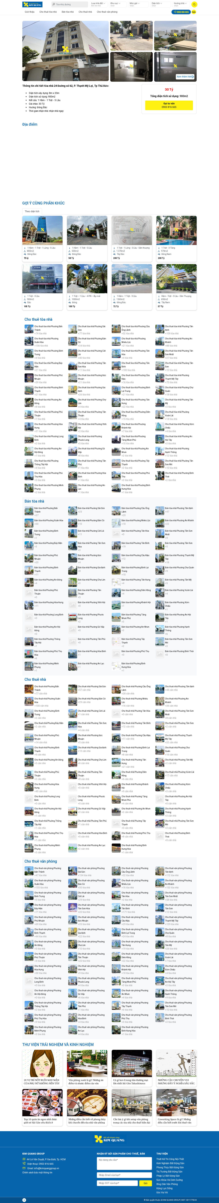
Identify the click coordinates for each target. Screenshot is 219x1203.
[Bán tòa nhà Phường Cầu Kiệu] (116, 557)
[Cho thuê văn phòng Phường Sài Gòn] (72, 870)
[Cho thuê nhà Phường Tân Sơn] (159, 725)
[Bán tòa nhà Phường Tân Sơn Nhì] (159, 641)
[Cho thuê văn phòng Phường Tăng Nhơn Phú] (116, 980)
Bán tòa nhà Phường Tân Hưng (136, 580)
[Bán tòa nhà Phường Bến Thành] (29, 510)
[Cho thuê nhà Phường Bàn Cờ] (72, 701)
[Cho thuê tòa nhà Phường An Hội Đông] (29, 451)
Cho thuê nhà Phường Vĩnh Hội (92, 784)
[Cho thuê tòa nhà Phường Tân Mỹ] (159, 402)
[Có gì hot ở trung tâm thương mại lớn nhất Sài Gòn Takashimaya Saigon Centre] (132, 1063)
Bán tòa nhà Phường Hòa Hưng (48, 602)
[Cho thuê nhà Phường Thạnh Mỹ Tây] (159, 737)
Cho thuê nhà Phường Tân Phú (92, 821)
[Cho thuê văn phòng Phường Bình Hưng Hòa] (116, 1029)
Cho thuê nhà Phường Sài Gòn (92, 686)
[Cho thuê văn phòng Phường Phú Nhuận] (29, 919)
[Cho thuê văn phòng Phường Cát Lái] (72, 895)
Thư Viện (162, 1153)
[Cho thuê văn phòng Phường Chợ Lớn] (72, 944)
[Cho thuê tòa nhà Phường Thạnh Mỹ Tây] (159, 377)
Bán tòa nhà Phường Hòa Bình (92, 651)
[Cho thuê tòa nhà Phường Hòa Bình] (72, 475)
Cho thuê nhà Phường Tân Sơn (179, 723)
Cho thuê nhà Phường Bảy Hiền (48, 723)
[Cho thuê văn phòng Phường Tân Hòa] (116, 895)
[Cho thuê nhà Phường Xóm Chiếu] (159, 786)
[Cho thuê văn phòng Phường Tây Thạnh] (116, 1005)
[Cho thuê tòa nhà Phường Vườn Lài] (159, 414)
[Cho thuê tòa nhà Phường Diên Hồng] (116, 414)
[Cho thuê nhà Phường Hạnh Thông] (159, 811)
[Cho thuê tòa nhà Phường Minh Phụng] (29, 487)
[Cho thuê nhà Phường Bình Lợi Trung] (116, 750)
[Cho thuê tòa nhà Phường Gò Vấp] (72, 451)
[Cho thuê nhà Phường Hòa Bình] (72, 835)
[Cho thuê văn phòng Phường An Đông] (29, 944)
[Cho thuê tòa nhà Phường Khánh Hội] (116, 426)
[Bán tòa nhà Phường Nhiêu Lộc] (116, 522)
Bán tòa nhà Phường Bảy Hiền (48, 543)
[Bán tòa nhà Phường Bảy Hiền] (29, 545)
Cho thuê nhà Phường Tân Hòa (136, 711)
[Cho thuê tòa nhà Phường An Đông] (29, 402)
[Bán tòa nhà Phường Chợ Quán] (159, 570)
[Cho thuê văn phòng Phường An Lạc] (72, 1029)
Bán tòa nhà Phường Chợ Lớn (91, 580)
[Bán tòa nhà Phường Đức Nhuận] (72, 557)
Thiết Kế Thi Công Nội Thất (170, 1159)
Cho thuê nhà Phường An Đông (48, 760)
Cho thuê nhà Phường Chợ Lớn (92, 760)
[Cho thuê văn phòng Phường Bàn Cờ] (72, 883)
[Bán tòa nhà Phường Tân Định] (159, 510)
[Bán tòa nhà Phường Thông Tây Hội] (29, 641)
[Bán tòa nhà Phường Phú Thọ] (116, 653)
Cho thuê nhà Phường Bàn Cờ (91, 698)
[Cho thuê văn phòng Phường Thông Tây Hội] (29, 1005)
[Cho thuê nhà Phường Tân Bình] (116, 725)
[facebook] (24, 1200)
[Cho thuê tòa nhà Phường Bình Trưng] (29, 353)
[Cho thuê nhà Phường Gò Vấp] (72, 811)
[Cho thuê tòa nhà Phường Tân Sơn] (159, 365)
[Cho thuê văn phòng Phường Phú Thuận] (29, 956)
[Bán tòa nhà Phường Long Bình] (29, 617)
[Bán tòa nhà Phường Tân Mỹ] (159, 582)
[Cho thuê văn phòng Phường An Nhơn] (116, 993)
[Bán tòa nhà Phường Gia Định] (72, 570)
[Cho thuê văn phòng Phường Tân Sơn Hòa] (72, 907)
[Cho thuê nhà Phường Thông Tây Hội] (29, 823)
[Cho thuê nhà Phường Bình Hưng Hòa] (116, 847)
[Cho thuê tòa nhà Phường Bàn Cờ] (72, 341)
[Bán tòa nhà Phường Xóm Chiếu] (159, 604)
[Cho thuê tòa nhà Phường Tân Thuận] (72, 414)
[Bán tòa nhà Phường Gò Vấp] (72, 629)
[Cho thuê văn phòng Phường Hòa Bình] (72, 1017)
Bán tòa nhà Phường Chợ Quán (179, 567)
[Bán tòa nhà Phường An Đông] (29, 582)
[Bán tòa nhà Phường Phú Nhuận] (29, 557)
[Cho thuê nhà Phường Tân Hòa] (116, 713)
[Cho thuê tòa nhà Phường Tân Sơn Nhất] (159, 353)
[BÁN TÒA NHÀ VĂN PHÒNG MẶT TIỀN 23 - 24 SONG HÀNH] (42, 278)
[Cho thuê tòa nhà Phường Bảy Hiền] (29, 365)
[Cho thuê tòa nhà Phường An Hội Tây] (159, 438)
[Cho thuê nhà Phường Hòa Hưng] (29, 786)
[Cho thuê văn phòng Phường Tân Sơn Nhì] (159, 1005)
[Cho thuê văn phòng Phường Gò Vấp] (72, 993)
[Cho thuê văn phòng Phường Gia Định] (72, 931)
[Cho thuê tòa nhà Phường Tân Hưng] (116, 402)
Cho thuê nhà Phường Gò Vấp (91, 808)
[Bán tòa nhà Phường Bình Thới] (159, 653)
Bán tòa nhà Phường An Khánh (179, 520)
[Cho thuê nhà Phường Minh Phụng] (29, 847)
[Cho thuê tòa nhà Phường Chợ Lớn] (72, 402)
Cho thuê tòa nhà (48, 11)
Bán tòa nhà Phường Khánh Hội (136, 602)
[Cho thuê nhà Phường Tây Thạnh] (116, 823)
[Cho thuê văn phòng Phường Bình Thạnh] (29, 931)
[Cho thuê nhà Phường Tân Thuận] (72, 774)
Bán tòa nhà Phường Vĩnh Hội (91, 602)
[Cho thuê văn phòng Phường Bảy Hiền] (29, 907)
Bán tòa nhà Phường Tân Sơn (178, 543)
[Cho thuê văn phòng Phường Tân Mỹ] (159, 944)
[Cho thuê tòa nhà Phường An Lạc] (72, 487)
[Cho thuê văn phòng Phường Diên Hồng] (116, 956)
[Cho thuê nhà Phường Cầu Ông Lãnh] (116, 688)
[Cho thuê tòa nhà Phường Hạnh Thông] (159, 451)
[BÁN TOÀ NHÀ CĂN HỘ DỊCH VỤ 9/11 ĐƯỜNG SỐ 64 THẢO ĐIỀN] (176, 278)
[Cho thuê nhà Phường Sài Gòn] (72, 688)
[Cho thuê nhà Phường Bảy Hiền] (29, 725)
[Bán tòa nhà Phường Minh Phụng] (29, 666)
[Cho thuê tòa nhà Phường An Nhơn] (116, 451)
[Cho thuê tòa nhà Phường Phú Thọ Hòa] (29, 475)
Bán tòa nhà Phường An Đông (48, 580)
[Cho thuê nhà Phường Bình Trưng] (29, 713)
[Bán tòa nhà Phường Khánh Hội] (116, 604)
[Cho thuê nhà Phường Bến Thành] (29, 688)
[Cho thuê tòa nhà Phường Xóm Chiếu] (159, 426)
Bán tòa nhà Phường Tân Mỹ (178, 580)
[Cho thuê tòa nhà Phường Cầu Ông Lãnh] (116, 328)
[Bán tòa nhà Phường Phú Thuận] (29, 592)
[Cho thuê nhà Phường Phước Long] (72, 798)
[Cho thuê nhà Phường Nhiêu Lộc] (116, 701)
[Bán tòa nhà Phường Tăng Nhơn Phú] (116, 617)
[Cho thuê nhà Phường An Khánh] (159, 701)
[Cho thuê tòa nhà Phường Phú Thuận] (29, 414)
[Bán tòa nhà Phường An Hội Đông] (29, 629)
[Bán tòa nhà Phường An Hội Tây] (159, 617)
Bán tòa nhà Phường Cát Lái (91, 531)
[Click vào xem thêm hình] (65, 50)
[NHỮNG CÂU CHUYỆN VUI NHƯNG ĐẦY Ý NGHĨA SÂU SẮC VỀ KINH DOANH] (176, 1063)
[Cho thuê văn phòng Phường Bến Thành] (29, 870)
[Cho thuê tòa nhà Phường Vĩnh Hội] (72, 426)
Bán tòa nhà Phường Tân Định (179, 508)
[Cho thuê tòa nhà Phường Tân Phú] (72, 463)
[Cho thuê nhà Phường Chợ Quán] (159, 750)
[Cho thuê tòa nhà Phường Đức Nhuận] (72, 377)
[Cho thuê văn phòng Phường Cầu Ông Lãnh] (116, 870)
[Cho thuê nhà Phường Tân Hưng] (116, 762)
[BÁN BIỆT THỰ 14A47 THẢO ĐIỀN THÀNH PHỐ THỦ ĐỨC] (176, 230)
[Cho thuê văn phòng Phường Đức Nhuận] (72, 919)
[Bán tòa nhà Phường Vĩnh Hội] (72, 604)
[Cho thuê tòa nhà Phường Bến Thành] (29, 328)
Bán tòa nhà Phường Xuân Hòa (48, 520)
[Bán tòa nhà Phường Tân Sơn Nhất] (159, 533)
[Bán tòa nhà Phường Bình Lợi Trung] (116, 570)
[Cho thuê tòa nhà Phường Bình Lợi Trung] (116, 390)
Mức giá (134, 3)
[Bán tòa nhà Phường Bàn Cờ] (72, 522)
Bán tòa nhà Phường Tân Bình (135, 543)
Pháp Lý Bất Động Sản (168, 1175)
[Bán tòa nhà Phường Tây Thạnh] (116, 641)
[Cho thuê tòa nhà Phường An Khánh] (159, 341)
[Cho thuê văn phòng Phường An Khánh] (159, 883)
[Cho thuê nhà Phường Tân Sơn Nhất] (159, 713)
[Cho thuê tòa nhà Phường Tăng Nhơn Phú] (116, 438)
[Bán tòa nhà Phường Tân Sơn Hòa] (72, 545)
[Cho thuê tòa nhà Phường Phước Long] (72, 438)
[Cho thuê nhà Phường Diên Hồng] (116, 774)
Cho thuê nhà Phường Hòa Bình (92, 833)
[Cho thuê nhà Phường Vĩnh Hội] (72, 786)
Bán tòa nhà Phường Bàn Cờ (91, 520)
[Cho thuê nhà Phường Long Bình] (29, 798)
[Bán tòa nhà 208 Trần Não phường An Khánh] (87, 230)
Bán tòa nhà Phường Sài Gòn (91, 508)
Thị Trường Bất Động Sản (169, 1171)
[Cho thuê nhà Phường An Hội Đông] (29, 811)
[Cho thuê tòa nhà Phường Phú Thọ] (116, 475)
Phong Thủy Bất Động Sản (170, 1167)
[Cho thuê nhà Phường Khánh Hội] (116, 786)
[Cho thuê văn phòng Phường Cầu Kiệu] (116, 919)
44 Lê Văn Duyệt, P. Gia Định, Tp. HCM (46, 1159)
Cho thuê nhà (85, 11)
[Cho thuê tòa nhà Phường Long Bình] (29, 438)
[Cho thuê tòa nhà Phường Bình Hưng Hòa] (116, 487)
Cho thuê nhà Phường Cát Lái (91, 711)
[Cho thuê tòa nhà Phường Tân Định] (159, 328)
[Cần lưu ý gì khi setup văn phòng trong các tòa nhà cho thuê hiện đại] (132, 1102)
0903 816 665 (46, 1163)
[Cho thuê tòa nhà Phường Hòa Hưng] (29, 426)
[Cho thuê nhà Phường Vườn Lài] (159, 774)
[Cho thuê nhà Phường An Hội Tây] (159, 798)
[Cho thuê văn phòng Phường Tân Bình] (116, 907)
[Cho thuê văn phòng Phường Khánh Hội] (116, 968)
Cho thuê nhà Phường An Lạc (91, 845)
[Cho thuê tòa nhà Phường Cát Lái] (72, 353)
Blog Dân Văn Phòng (167, 1184)
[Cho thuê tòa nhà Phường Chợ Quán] (159, 390)
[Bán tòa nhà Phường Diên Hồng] (116, 592)
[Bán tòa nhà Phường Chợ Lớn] (72, 582)
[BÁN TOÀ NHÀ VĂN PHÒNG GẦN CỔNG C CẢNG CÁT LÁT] (132, 278)
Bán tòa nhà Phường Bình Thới (179, 651)
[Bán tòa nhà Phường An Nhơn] (116, 629)
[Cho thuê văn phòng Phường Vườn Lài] (159, 956)
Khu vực (114, 3)
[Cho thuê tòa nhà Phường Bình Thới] (159, 475)
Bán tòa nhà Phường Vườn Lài (179, 590)
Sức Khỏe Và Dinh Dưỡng (169, 1180)
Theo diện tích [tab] (32, 211)
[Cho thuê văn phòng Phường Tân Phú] (72, 1005)
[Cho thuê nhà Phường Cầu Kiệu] (116, 737)
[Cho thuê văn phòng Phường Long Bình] (29, 980)
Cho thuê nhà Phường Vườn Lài (179, 772)
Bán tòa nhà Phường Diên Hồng (136, 590)
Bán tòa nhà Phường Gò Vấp (91, 627)
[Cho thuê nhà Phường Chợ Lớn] (72, 762)
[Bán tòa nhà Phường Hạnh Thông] (159, 629)
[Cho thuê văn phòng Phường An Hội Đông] (29, 993)
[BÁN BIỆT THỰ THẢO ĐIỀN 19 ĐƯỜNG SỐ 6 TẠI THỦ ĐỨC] (132, 230)
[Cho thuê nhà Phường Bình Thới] (159, 835)
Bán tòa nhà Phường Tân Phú (91, 639)
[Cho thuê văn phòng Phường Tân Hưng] (116, 944)
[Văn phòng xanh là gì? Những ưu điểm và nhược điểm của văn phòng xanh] (87, 1063)
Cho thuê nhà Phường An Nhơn (136, 808)
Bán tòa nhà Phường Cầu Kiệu (135, 555)
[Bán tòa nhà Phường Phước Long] (72, 617)
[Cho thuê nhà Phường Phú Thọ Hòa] (29, 835)
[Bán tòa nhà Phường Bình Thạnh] (29, 570)
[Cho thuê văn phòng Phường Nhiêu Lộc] (116, 883)
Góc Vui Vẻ (162, 1192)
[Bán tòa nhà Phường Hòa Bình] (72, 653)
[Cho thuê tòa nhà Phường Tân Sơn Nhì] (159, 463)
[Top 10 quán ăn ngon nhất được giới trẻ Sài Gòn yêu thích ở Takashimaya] (42, 1102)
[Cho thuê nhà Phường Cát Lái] (72, 713)
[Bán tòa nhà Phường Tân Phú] (72, 641)
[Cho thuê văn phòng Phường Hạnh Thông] (159, 993)
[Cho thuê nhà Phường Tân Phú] (72, 823)
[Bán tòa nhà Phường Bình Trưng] (29, 533)
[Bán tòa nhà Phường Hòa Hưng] (29, 604)
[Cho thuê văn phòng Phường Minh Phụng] (29, 1029)
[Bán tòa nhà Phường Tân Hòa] (116, 533)
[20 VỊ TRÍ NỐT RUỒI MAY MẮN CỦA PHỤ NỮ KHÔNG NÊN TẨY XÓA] (42, 1063)
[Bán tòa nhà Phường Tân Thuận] (72, 592)
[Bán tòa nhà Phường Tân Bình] (116, 545)
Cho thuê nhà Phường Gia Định (92, 747)
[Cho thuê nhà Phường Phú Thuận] (29, 774)
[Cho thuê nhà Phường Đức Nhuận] (72, 737)
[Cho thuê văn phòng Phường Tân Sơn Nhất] (159, 895)
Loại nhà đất (97, 3)
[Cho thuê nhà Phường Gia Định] (72, 750)
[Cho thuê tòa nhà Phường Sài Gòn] (72, 328)
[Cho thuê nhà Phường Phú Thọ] (116, 835)
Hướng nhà (179, 3)
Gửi (145, 1183)
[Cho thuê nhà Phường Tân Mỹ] (159, 762)
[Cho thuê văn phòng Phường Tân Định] (159, 870)
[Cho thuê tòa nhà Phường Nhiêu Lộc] (116, 341)
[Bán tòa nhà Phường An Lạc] (72, 666)
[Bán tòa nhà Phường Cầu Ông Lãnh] (116, 510)
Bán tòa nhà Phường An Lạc (91, 663)
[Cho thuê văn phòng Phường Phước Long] (72, 980)
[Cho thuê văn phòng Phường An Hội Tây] (159, 980)
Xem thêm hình (184, 76)
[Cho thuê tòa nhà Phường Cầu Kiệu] (116, 377)
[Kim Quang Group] (32, 4)
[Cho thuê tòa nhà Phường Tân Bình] (116, 365)
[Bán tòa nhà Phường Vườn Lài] (159, 592)
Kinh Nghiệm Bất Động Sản (170, 1163)
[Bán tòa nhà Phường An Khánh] (159, 522)
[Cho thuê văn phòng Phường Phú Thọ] (116, 1017)
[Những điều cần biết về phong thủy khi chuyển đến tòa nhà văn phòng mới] (87, 1102)
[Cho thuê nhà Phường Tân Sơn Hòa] (72, 725)
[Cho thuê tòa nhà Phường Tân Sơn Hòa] (72, 365)
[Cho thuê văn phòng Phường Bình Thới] (159, 1017)
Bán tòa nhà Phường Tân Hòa (135, 531)
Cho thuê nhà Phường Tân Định (179, 686)
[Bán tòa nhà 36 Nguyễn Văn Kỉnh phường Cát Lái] (42, 230)
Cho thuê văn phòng (107, 11)
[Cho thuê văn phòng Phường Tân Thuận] (72, 956)
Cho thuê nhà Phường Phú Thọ (136, 833)
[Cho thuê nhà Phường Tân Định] (159, 688)
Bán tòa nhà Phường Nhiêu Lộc (136, 520)
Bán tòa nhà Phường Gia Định (91, 567)
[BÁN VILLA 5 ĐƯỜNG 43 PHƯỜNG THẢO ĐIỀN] (87, 278)
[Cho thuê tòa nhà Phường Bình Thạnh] (29, 390)
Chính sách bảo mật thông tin (37, 1172)
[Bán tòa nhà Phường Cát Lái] (72, 533)
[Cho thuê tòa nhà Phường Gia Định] (72, 390)
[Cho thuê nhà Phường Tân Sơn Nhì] (159, 823)
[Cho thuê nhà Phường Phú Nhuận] (29, 737)
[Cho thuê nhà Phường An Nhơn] (116, 811)
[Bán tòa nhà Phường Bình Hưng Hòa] (116, 666)
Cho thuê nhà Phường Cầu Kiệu (136, 735)
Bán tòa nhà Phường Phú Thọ (135, 651)
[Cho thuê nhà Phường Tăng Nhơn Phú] (116, 798)
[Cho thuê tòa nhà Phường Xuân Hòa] (29, 341)
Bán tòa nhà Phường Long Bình (48, 614)
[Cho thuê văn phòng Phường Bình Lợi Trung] (116, 931)
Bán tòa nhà (68, 11)
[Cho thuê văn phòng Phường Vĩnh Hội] (72, 968)
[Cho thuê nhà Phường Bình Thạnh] (29, 750)
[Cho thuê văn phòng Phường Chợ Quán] (159, 931)
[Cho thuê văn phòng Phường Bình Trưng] (29, 895)
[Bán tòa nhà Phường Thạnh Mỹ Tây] (159, 557)
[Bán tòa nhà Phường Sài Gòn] (72, 510)
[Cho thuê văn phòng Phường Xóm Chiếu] (159, 968)
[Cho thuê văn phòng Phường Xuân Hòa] (29, 883)
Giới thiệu (29, 11)
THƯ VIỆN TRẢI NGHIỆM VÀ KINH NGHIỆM (58, 1044)
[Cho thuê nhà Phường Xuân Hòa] (29, 701)
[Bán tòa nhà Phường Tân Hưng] (116, 582)
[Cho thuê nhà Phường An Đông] (29, 762)
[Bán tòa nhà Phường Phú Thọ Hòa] (29, 653)
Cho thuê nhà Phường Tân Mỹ (179, 760)
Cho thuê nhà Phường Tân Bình (136, 723)
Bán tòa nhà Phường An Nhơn (135, 627)
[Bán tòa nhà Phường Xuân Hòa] (29, 522)
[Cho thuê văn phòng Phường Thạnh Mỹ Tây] (159, 919)
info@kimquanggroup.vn (46, 1168)
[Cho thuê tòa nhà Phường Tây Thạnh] (116, 463)
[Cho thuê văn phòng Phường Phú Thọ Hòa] (29, 1017)
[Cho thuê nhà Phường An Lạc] (72, 847)
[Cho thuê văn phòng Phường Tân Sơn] (159, 907)
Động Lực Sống (164, 1188)
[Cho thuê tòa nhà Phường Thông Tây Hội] (29, 463)
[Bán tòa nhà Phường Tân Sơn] (159, 545)
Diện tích (156, 3)
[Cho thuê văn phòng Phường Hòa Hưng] (29, 968)
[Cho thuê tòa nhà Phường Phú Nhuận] (29, 377)
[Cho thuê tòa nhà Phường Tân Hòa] (116, 353)
